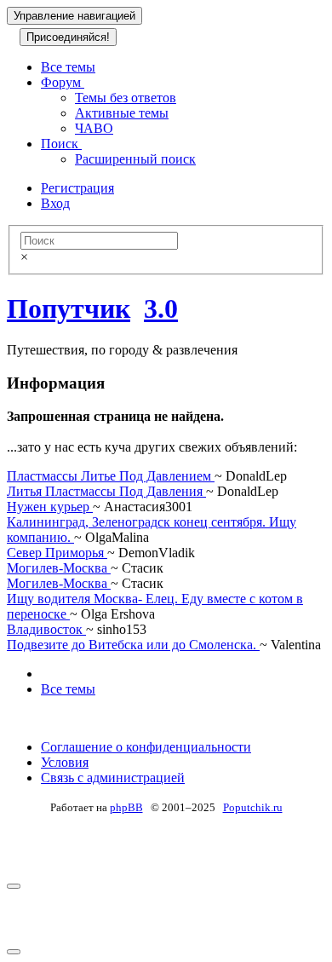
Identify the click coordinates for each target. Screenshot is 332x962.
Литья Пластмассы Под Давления (106, 491)
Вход (55, 203)
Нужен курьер (50, 506)
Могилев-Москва (59, 568)
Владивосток (46, 629)
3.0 (161, 308)
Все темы (68, 67)
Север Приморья (57, 552)
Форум (62, 82)
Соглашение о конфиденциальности (146, 747)
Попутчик (68, 308)
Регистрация (77, 188)
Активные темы (122, 113)
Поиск (61, 143)
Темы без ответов (125, 97)
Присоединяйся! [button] (68, 37)
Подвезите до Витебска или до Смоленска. (133, 644)
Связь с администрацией (113, 777)
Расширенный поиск (135, 159)
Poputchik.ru (253, 807)
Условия (65, 762)
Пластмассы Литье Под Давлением (111, 476)
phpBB (126, 807)
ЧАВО (94, 128)
